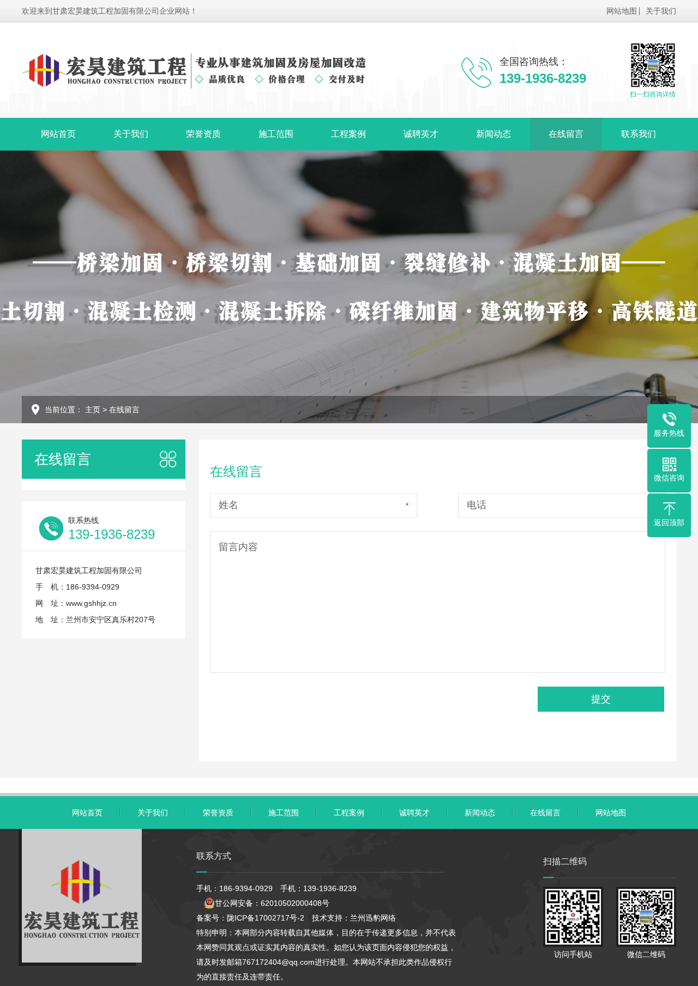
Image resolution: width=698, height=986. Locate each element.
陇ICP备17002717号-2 (265, 917)
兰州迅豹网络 (373, 917)
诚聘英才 (421, 134)
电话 (476, 505)
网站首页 (58, 134)
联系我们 (638, 134)
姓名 (228, 505)
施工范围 (275, 134)
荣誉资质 (203, 134)
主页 (92, 409)
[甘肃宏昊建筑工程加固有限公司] (193, 70)
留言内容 (238, 547)
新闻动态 (493, 134)
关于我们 (661, 11)
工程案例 (348, 134)
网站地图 (621, 11)
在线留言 (566, 134)
